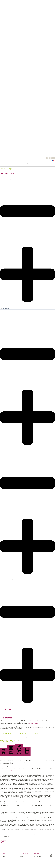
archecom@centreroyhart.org (19, 809)
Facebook (3, 839)
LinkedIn (3, 841)
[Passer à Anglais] (53, 160)
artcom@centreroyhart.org (6, 770)
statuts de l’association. (34, 723)
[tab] (3, 752)
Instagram (3, 840)
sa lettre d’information (49, 834)
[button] (27, 164)
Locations (30, 831)
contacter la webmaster (31, 845)
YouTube (3, 842)
